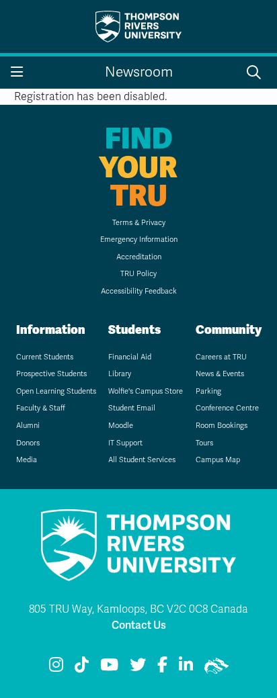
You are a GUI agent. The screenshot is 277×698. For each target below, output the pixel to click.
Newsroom (139, 72)
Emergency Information (138, 239)
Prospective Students (51, 373)
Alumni (28, 425)
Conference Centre (227, 408)
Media (26, 459)
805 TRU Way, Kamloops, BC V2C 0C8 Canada (138, 609)
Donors (28, 443)
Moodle (120, 425)
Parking (208, 391)
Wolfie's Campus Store (145, 391)
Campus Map (218, 459)
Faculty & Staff (40, 408)
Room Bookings (221, 425)
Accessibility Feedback (139, 291)
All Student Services (141, 459)
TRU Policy (138, 273)
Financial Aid (129, 357)
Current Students (44, 357)
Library (119, 373)
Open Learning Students (56, 391)
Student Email (131, 408)
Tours (204, 443)
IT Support (125, 443)
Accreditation (138, 257)
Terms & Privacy (138, 222)
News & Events (220, 373)
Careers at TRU (221, 357)
